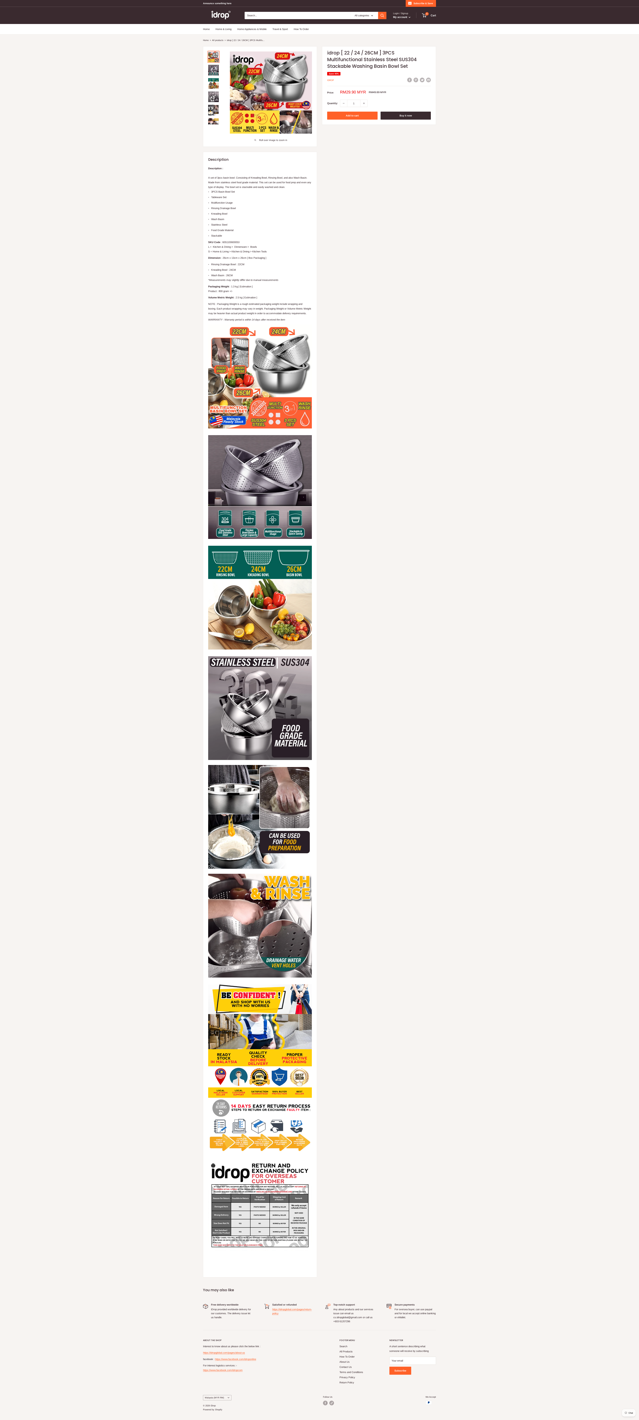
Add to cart (352, 115)
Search (343, 1346)
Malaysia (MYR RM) (214, 1397)
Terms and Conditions (351, 1372)
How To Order (301, 29)
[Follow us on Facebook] (325, 1403)
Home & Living (223, 29)
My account (400, 17)
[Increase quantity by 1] (363, 103)
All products (217, 40)
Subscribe (400, 1370)
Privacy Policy (347, 1377)
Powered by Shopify (212, 1409)
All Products (346, 1351)
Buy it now (406, 115)
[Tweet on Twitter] (422, 79)
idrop (330, 80)
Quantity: (332, 103)
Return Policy (346, 1382)
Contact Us (345, 1367)
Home (206, 29)
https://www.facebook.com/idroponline (235, 1359)
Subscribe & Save (423, 3)
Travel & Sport (280, 29)
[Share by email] (428, 79)
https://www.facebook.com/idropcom (223, 1370)
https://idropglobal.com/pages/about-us (224, 1352)
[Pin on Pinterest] (416, 79)
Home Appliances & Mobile (252, 29)
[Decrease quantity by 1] (343, 103)
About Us (344, 1361)
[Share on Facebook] (409, 79)
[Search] (382, 15)
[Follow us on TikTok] (331, 1403)
